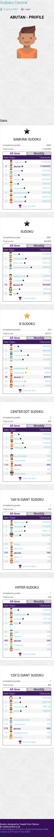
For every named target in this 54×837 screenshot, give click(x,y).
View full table (29, 206)
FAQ (28, 832)
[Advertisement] (27, 87)
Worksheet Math (40, 829)
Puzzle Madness (8, 829)
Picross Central (24, 829)
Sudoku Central (13, 2)
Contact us (5, 832)
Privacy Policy (18, 832)
